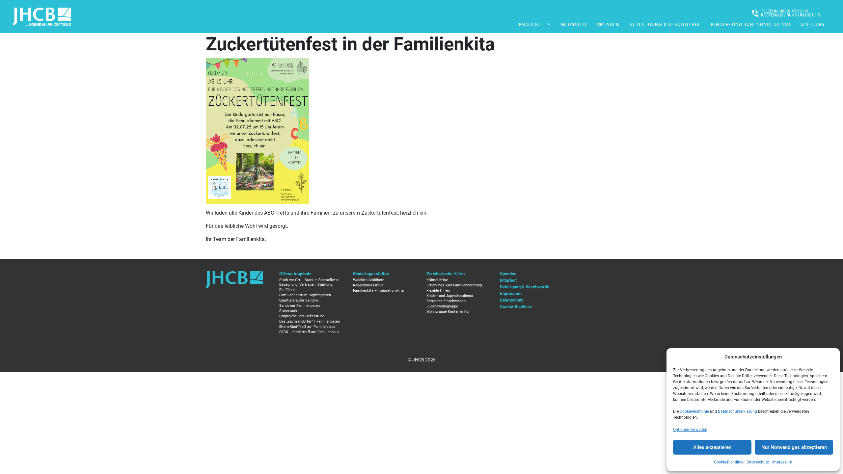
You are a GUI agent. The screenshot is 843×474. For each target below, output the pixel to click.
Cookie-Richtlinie (694, 411)
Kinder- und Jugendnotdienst (751, 24)
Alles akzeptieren (712, 447)
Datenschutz (758, 462)
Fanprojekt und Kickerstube (301, 316)
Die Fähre (287, 290)
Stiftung (813, 24)
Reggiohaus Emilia (368, 285)
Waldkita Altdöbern (368, 280)
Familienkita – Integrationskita (378, 290)
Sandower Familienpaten (299, 305)
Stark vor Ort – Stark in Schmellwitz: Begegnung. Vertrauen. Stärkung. (309, 282)
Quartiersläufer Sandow (298, 300)
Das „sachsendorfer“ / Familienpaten (309, 321)
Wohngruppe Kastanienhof (448, 311)
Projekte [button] (531, 24)
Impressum (782, 462)
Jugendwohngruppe (442, 306)
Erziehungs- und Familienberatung (454, 285)
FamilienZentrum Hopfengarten (305, 295)
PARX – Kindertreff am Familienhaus (309, 332)
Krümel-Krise (437, 280)
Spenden (608, 24)
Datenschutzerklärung (737, 411)
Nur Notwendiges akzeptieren (794, 447)
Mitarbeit (574, 24)
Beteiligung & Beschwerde (665, 24)
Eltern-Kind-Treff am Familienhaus (307, 327)
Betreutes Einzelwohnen (446, 301)
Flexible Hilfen (438, 290)
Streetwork (288, 311)
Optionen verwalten (690, 429)
